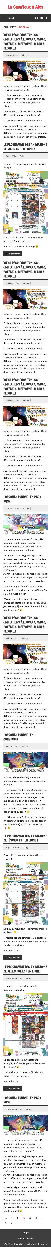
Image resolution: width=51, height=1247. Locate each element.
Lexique (25, 1232)
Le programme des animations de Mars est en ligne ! (25, 146)
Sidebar (39, 17)
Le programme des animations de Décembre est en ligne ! (25, 969)
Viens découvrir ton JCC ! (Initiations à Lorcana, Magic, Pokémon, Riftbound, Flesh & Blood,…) (24, 41)
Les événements (12, 253)
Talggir (24, 55)
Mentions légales (25, 1238)
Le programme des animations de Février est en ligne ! (25, 838)
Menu (11, 17)
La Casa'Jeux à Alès (25, 7)
